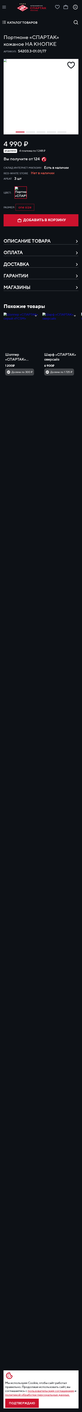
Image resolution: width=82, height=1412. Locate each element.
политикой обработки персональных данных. (37, 1395)
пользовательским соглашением (51, 1391)
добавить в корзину (44, 220)
